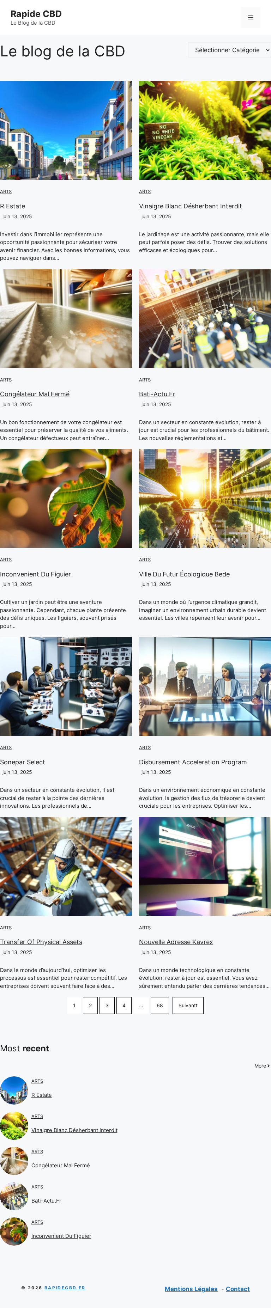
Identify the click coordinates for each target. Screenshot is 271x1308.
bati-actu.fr (157, 394)
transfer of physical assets (41, 942)
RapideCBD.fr (65, 1287)
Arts (6, 191)
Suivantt (188, 1005)
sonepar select (22, 762)
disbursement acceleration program (193, 762)
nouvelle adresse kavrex (176, 942)
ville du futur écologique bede (184, 574)
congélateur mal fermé (35, 394)
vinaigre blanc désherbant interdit (190, 206)
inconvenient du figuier (35, 574)
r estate (12, 206)
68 (160, 1005)
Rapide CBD (36, 13)
